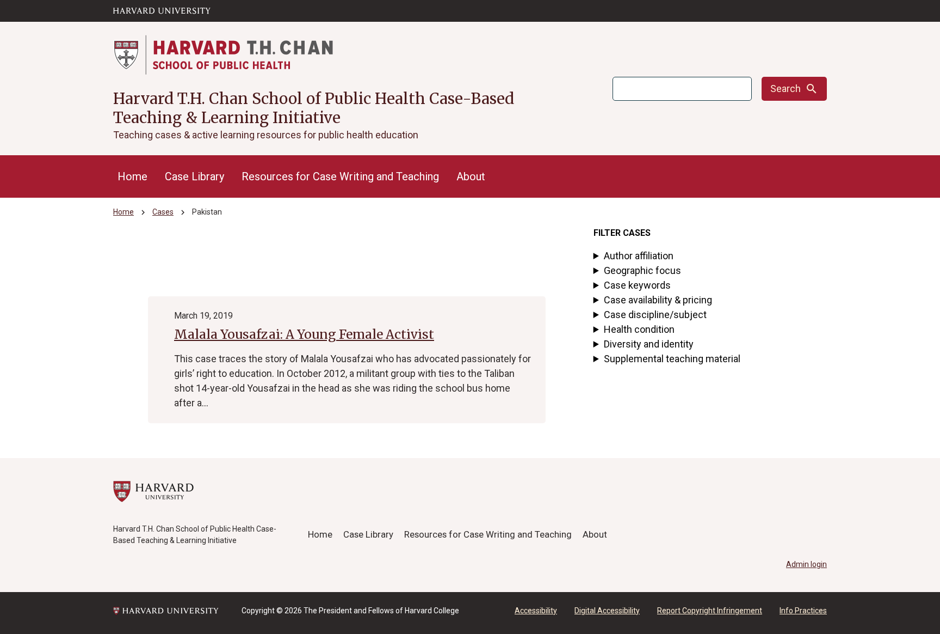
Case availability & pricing (658, 300)
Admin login (806, 564)
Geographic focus (642, 270)
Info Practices (803, 610)
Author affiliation (638, 255)
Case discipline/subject (655, 314)
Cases (163, 212)
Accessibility (536, 610)
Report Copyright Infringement (709, 610)
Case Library (194, 176)
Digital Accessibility (607, 610)
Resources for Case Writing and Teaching (340, 176)
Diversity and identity (649, 344)
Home (132, 176)
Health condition (639, 329)
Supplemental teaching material (672, 358)
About (470, 176)
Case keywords (637, 285)
